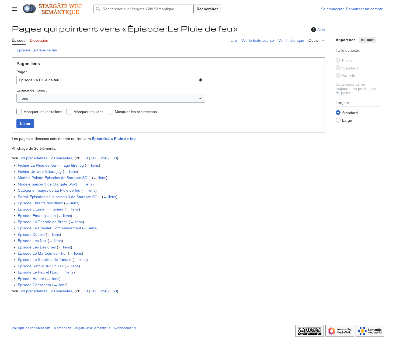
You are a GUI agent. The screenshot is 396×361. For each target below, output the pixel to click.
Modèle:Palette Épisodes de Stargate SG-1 (54, 178)
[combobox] (110, 80)
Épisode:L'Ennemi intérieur (41, 209)
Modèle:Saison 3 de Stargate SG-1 (47, 184)
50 (86, 158)
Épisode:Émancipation (37, 215)
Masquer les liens (88, 112)
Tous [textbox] (24, 98)
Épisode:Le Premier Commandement (49, 228)
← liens (92, 165)
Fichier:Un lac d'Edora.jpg (40, 171)
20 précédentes (34, 158)
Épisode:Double (31, 234)
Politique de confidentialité (31, 328)
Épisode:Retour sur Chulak (41, 266)
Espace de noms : (31, 90)
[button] (14, 9)
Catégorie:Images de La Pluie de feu (49, 190)
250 (104, 158)
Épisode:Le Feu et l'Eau (38, 272)
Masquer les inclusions (42, 112)
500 (113, 158)
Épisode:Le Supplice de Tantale (44, 259)
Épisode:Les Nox (32, 241)
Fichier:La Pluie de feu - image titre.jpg (51, 165)
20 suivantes (61, 158)
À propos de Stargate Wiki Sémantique (82, 328)
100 (94, 158)
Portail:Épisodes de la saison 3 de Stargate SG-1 (59, 197)
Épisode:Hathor (31, 278)
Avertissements (125, 328)
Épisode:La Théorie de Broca (43, 222)
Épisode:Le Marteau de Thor (42, 253)
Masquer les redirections (136, 112)
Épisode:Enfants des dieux (40, 203)
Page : (21, 72)
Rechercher (207, 9)
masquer (367, 40)
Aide (321, 29)
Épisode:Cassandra (34, 285)
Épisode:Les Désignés (37, 247)
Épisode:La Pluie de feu (37, 50)
